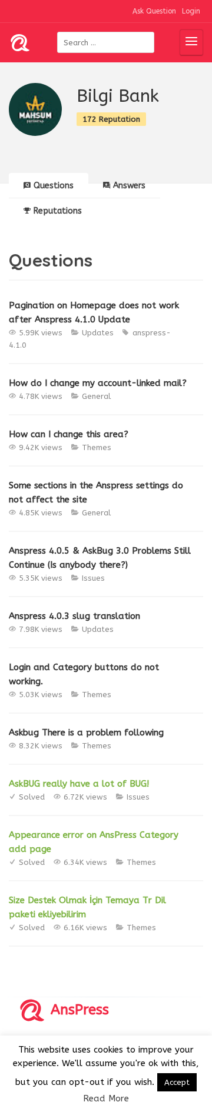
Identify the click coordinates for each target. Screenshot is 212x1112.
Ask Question (154, 11)
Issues (93, 578)
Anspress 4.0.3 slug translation (74, 616)
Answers (129, 186)
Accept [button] (177, 1082)
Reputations (58, 211)
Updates (98, 332)
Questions (54, 186)
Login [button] (191, 11)
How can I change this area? (68, 434)
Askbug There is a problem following (86, 732)
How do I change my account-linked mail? (98, 383)
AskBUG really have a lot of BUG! (79, 783)
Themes (96, 447)
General (96, 396)
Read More (106, 1098)
